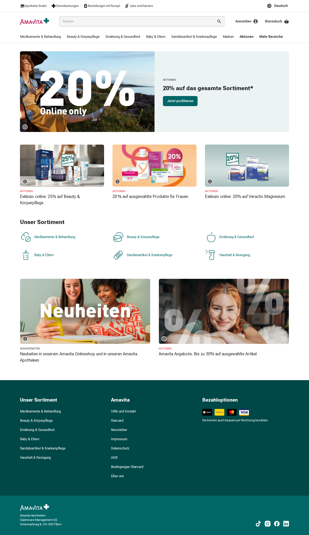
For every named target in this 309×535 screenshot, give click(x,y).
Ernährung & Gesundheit (236, 237)
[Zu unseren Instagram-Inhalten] (268, 524)
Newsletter (119, 430)
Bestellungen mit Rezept (104, 6)
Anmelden (243, 21)
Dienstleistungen (67, 6)
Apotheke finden (36, 6)
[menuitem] (40, 37)
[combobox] (136, 21)
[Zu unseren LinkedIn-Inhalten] (286, 524)
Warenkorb (273, 21)
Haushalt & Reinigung (234, 255)
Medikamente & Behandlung (54, 237)
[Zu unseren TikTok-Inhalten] (258, 524)
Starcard (117, 421)
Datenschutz (120, 448)
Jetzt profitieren (180, 101)
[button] (278, 5)
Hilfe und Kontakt (123, 411)
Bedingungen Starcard (127, 467)
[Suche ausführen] (219, 21)
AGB (114, 458)
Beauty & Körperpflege (143, 237)
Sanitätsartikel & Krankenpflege (149, 255)
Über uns (117, 476)
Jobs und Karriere (141, 6)
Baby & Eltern (44, 255)
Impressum (119, 439)
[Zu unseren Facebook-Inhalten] (277, 524)
